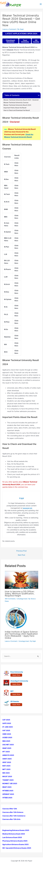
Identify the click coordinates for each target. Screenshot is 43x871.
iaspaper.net (27, 508)
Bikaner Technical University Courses (16, 102)
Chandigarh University (10, 41)
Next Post (21, 555)
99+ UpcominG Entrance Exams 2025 (16, 848)
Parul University (25, 41)
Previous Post (21, 551)
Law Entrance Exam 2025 (12, 837)
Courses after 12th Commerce (13, 816)
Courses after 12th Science (12, 812)
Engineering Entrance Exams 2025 (15, 830)
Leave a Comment (9, 29)
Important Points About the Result (15, 108)
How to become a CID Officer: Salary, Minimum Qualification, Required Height (20, 593)
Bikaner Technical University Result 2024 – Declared (21, 100)
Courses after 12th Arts (11, 819)
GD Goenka (36, 41)
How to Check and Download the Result (17, 110)
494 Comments (10, 599)
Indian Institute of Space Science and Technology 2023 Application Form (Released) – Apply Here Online (21, 634)
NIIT (12, 691)
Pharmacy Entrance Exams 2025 (14, 841)
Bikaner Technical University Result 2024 (17, 105)
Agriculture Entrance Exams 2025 (15, 844)
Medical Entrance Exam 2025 (13, 834)
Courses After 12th (9, 809)
